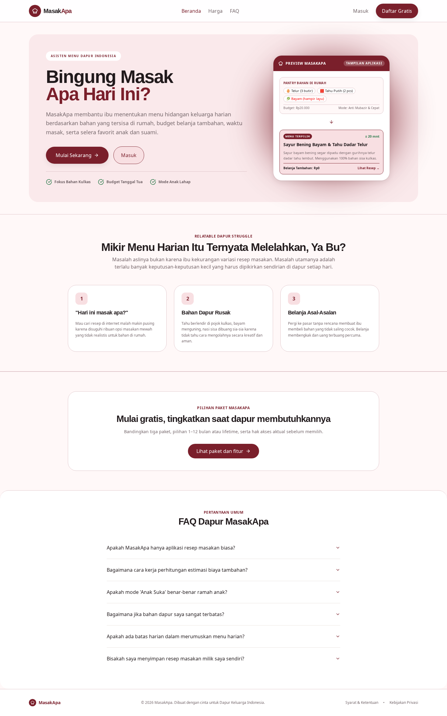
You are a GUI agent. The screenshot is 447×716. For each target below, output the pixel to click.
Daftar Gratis (397, 11)
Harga (215, 11)
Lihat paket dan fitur (219, 451)
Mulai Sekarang (74, 155)
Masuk (361, 11)
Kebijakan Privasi (404, 702)
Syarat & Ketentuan (361, 702)
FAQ (234, 11)
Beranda (191, 11)
